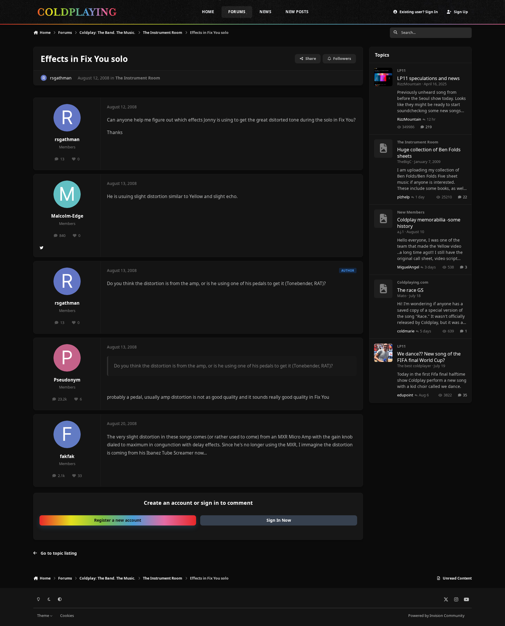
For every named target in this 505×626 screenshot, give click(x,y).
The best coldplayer (414, 365)
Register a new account (117, 520)
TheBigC (404, 161)
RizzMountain (409, 83)
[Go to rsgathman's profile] (44, 78)
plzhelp (403, 197)
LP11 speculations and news (428, 78)
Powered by (436, 615)
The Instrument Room (137, 78)
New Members (410, 212)
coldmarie (405, 331)
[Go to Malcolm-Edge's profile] (67, 194)
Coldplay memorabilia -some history (428, 222)
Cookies (67, 615)
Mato (402, 295)
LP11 (401, 70)
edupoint (405, 395)
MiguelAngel (408, 267)
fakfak (67, 456)
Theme (43, 615)
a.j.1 (400, 231)
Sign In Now (279, 520)
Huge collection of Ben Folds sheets (429, 152)
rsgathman (61, 78)
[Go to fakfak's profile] (67, 434)
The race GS (410, 290)
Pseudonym (67, 380)
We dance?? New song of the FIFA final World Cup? (429, 356)
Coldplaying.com (412, 282)
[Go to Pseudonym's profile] (67, 358)
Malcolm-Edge (67, 216)
